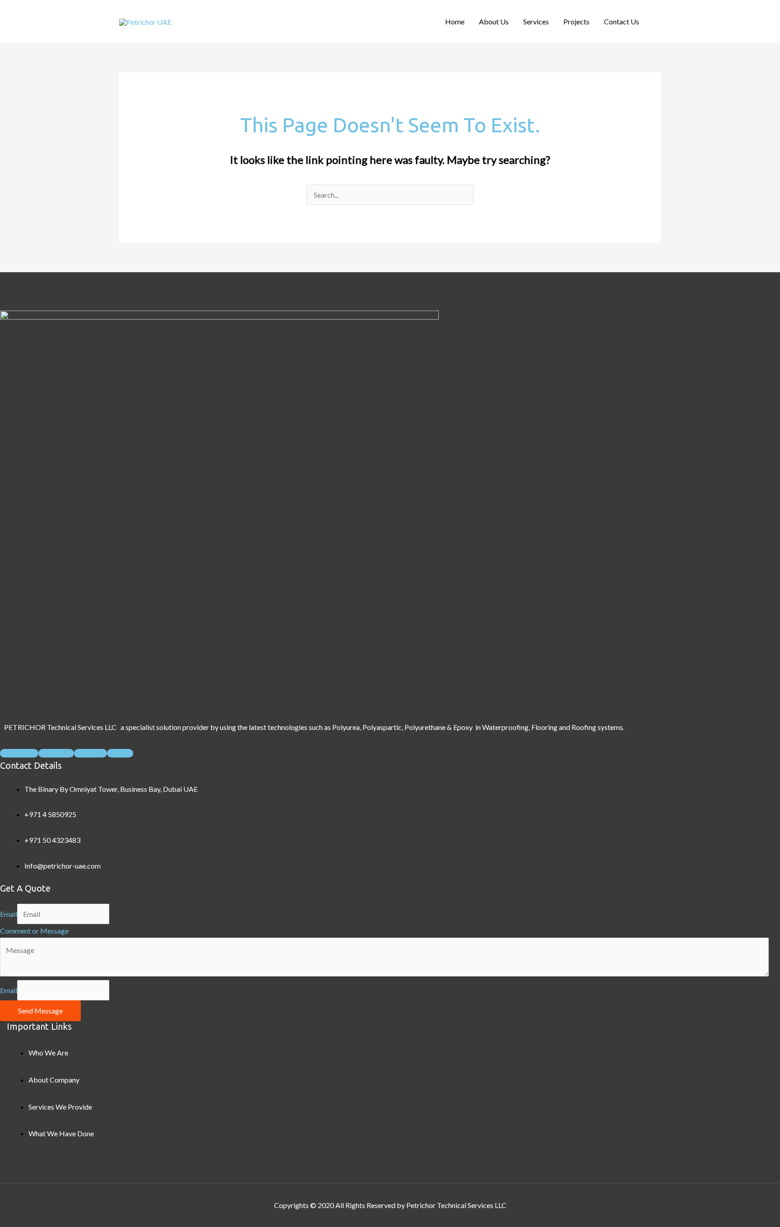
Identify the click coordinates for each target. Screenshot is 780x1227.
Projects (576, 21)
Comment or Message (34, 930)
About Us (494, 21)
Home (454, 21)
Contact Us (621, 21)
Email (8, 914)
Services (536, 21)
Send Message (40, 1010)
